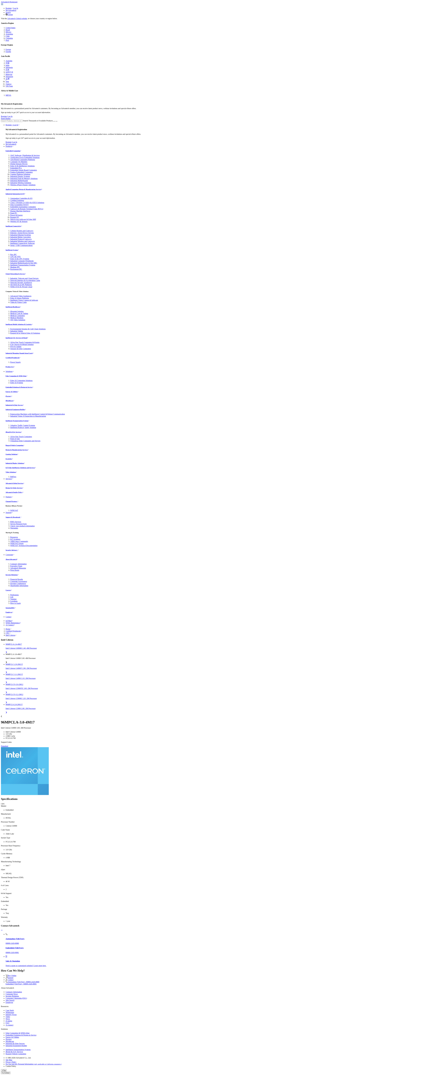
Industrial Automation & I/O (15, 194)
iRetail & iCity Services (13, 432)
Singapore (9, 77)
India (7, 65)
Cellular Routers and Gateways (21, 231)
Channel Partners (12, 501)
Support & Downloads (13, 517)
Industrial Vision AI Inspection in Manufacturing (28, 416)
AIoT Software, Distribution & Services (25, 155)
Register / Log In (12, 125)
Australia (9, 61)
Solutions (9, 371)
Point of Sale (15, 439)
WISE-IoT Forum (16, 543)
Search (8, 12)
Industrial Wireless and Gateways (22, 241)
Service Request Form (18, 524)
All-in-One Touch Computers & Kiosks (24, 342)
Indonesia (9, 67)
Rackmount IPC (16, 269)
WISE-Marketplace (13, 623)
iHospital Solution (17, 311)
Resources (14, 537)
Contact (8, 617)
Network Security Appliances (21, 283)
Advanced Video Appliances (20, 296)
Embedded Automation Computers (23, 207)
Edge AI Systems (16, 383)
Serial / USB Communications (21, 245)
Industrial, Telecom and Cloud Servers (24, 278)
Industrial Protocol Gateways (21, 239)
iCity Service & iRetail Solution (22, 344)
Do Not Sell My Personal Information (34, 1064)
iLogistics (9, 459)
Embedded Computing (13, 151)
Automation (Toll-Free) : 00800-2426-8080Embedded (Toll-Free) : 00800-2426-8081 (22, 983)
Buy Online (12, 976)
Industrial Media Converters (20, 237)
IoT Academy (15, 539)
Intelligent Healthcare (13, 307)
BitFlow (13, 477)
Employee (9, 612)
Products (9, 146)
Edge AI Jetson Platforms (19, 298)
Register (9, 8)
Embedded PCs (16, 168)
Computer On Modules (18, 162)
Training (13, 599)
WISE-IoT (14, 510)
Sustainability (10, 608)
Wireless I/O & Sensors (18, 221)
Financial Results (16, 579)
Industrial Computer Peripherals (22, 261)
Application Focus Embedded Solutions (25, 157)
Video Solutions (11, 472)
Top (4, 1070)
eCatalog (9, 1021)
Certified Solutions (17, 200)
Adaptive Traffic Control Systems (22, 425)
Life (11, 597)
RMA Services (15, 522)
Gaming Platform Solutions (20, 174)
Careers (8, 590)
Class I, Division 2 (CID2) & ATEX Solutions (27, 203)
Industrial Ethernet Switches (20, 235)
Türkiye (8, 84)
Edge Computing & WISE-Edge (16, 376)
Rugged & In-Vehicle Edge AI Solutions (25, 333)
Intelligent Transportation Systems (22, 265)
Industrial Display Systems (20, 176)
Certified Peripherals (12, 358)
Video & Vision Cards (18, 302)
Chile (8, 36)
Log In (15, 8)
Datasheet (4, 746)
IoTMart (9, 621)
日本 (7, 70)
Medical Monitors (16, 318)
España (8, 52)
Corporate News (12, 994)
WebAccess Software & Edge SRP (23, 219)
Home (8, 629)
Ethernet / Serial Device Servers (22, 233)
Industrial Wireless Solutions (20, 183)
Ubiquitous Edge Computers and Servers (25, 441)
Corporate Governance (18, 581)
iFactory (8, 396)
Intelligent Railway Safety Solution (23, 427)
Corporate (9, 555)
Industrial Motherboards (19, 181)
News (8, 1019)
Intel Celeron (10, 635)
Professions (14, 595)
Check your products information (22, 526)
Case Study (10, 1010)
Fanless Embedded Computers (21, 172)
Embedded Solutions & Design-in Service (19, 387)
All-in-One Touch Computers (21, 437)
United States (10, 28)
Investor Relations (12, 575)
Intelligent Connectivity (13, 226)
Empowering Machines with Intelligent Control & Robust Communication (37, 414)
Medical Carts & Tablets (19, 314)
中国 (7, 63)
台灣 (7, 79)
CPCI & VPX (15, 257)
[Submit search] (54, 121)
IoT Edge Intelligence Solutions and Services (20, 468)
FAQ (7, 1023)
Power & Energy (16, 215)
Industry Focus (11, 1015)
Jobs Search (10, 1000)
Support (8, 513)
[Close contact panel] (2, 930)
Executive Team (16, 566)
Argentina (9, 34)
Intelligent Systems (12, 250)
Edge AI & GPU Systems (19, 259)
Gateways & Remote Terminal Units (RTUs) (26, 209)
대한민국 (9, 72)
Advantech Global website (17, 19)
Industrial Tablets (16, 331)
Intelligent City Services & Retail (16, 338)
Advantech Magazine (18, 568)
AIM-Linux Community (19, 541)
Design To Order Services (14, 488)
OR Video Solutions (17, 320)
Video (8, 1017)
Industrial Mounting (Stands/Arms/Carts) (19, 353)
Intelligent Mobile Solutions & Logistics (19, 324)
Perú (7, 40)
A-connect (9, 1025)
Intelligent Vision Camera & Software (24, 300)
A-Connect (10, 625)
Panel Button (5, 118)
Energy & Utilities (12, 392)
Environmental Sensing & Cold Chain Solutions (28, 329)
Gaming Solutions (11, 454)
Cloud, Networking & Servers (15, 274)
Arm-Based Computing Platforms (22, 160)
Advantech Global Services (14, 483)
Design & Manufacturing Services (17, 450)
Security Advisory (12, 550)
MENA (8, 95)
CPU (7, 633)
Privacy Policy (11, 1062)
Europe (10, 15)
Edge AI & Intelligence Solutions (22, 166)
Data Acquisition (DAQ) (19, 205)
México (8, 32)
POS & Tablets (15, 347)
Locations (14, 601)
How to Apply (15, 603)
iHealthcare (9, 401)
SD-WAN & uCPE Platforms (21, 285)
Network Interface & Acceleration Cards (25, 280)
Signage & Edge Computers (20, 349)
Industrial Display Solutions (15, 463)
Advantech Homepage (9, 2)
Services (9, 479)
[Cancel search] (56, 121)
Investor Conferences (18, 584)
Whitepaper (10, 1012)
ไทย (7, 82)
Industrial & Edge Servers (14, 405)
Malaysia (9, 74)
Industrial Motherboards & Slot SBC (23, 263)
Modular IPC (15, 267)
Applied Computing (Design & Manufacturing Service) (23, 189)
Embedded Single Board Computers (23, 170)
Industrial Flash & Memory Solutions (24, 178)
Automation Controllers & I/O (21, 198)
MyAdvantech (11, 10)
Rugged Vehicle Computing (14, 445)
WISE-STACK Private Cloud (21, 287)
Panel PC (13, 213)
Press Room (14, 570)
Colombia (9, 38)
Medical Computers (17, 316)
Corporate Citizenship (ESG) (16, 998)
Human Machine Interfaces (20, 211)
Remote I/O (14, 217)
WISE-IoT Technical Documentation (23, 546)
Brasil (8, 30)
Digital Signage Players (19, 164)
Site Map (9, 1060)
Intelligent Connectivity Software (22, 243)
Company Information (18, 564)
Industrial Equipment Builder (15, 409)
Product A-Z (10, 367)
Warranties (14, 528)
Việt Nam (9, 86)
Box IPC (13, 255)
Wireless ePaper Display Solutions (22, 185)
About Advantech (11, 559)
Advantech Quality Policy (14, 492)
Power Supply (15, 362)
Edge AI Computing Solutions (21, 381)
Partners (9, 497)
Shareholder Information (19, 586)
